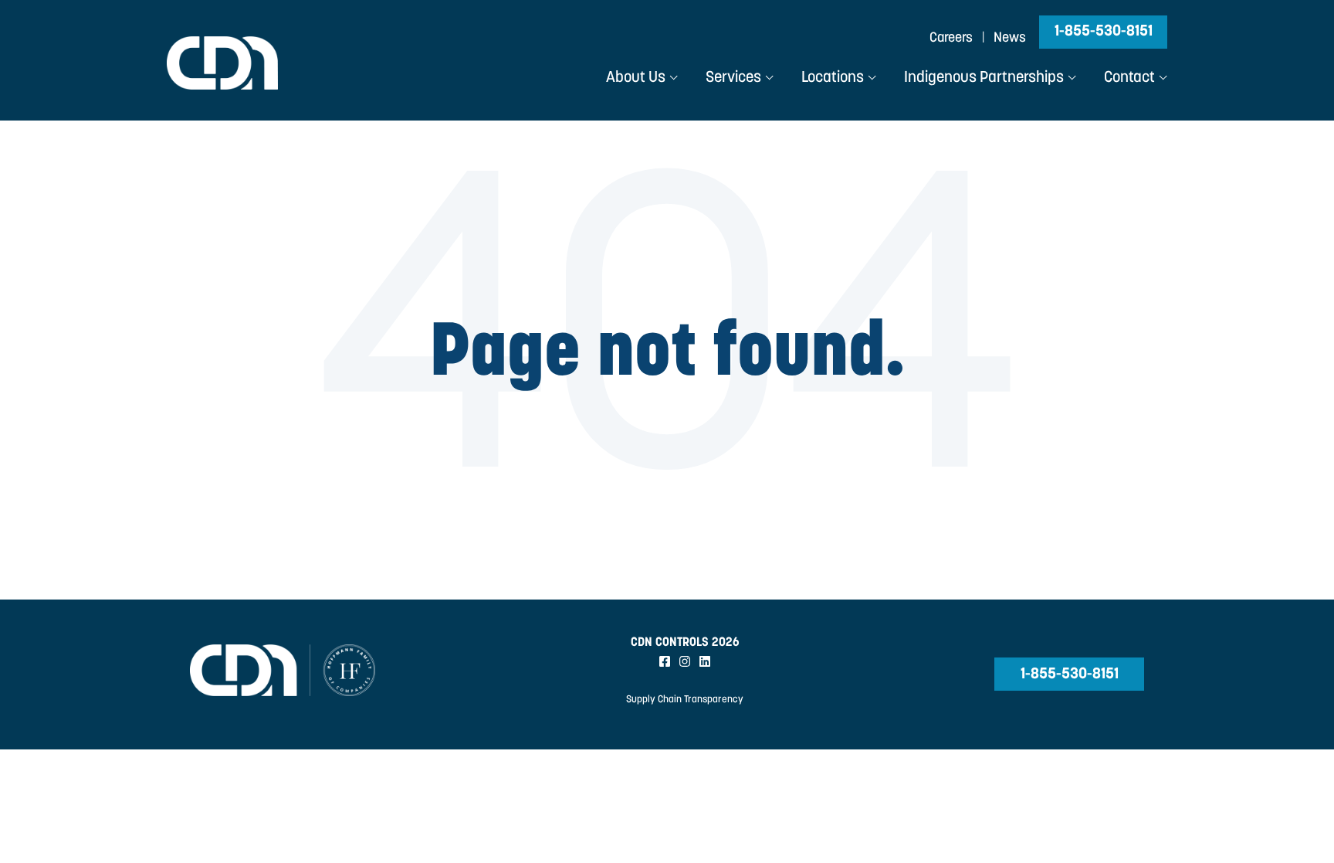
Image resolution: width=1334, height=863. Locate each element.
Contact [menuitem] (1129, 78)
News (1010, 38)
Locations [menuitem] (832, 78)
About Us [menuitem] (635, 78)
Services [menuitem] (733, 78)
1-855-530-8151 (1104, 31)
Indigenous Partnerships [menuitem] (984, 78)
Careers (951, 38)
